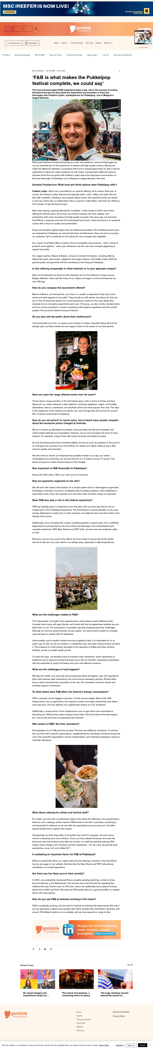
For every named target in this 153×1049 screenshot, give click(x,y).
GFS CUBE (40, 55)
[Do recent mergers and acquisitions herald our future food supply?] (37, 979)
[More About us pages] (112, 43)
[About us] (103, 1030)
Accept (142, 1045)
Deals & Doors (55, 55)
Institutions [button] (120, 1045)
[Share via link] (51, 949)
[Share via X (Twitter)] (39, 949)
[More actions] (119, 70)
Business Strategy (22, 55)
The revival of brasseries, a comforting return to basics (76, 994)
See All (130, 965)
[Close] (150, 1045)
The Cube (80, 1023)
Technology (92, 55)
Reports (79, 1027)
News (78, 1012)
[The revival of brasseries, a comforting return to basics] (76, 979)
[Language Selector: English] (9, 29)
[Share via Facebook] (33, 949)
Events (79, 1015)
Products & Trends (74, 55)
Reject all (131, 1045)
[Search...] (36, 29)
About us (80, 1030)
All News (6, 55)
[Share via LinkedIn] (45, 949)
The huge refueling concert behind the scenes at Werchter (114, 994)
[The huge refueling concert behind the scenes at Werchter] (115, 979)
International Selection (122, 55)
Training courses (83, 1019)
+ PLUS (105, 55)
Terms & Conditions (121, 1011)
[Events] (103, 1016)
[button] (31, 43)
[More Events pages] (67, 43)
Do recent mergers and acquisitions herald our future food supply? (35, 994)
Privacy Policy (119, 1016)
